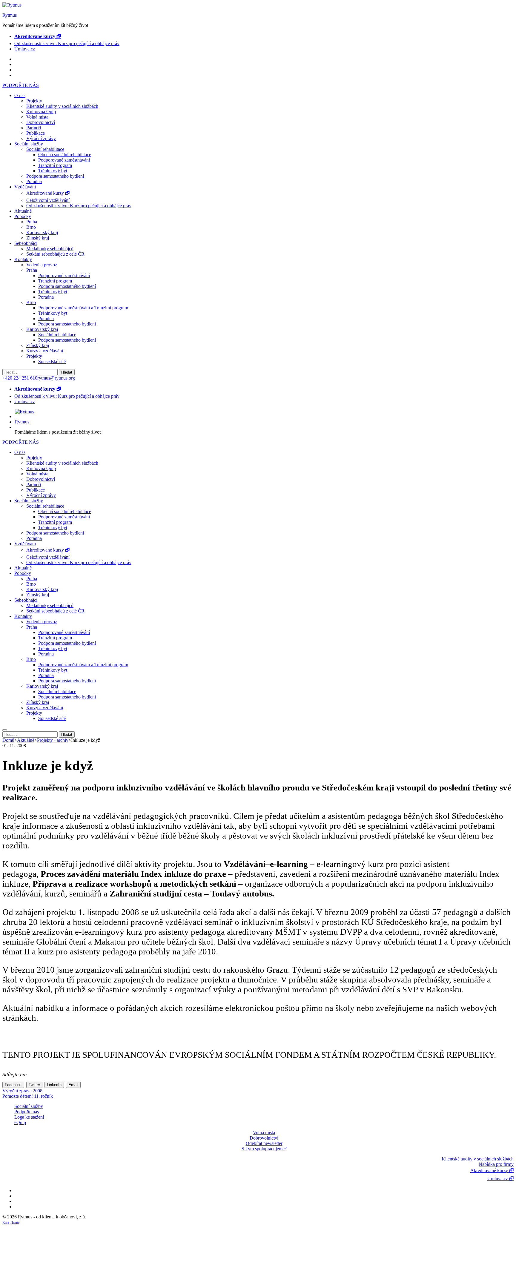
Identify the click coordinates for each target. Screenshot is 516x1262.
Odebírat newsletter (264, 1143)
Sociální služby (28, 143)
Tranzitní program (55, 165)
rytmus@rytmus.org (56, 377)
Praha (31, 221)
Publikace (35, 133)
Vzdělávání (25, 186)
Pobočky (22, 216)
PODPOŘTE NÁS (20, 85)
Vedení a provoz (41, 264)
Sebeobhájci (25, 243)
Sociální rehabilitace (45, 149)
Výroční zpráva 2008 (22, 1090)
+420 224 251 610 (19, 377)
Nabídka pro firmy (496, 1164)
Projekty (34, 100)
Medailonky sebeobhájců (49, 248)
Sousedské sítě (52, 361)
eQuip (20, 1122)
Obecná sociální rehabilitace (64, 154)
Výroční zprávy (41, 138)
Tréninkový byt (52, 170)
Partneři (33, 127)
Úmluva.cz (24, 48)
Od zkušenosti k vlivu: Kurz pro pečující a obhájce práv (66, 43)
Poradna (34, 181)
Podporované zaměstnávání (64, 159)
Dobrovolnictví (40, 122)
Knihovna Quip (41, 111)
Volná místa (37, 116)
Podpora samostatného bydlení (55, 176)
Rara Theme (10, 1222)
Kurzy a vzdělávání (44, 350)
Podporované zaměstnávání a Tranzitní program (83, 307)
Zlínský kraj (37, 237)
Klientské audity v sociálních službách (62, 106)
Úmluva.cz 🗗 (500, 1178)
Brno (31, 227)
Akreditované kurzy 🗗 (48, 193)
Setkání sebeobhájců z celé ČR (55, 254)
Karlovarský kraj (42, 232)
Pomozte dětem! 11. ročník (27, 1096)
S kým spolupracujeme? (264, 1148)
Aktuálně (23, 211)
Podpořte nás (26, 1111)
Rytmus (9, 15)
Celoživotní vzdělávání (48, 200)
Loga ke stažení (29, 1117)
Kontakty (23, 259)
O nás (19, 95)
